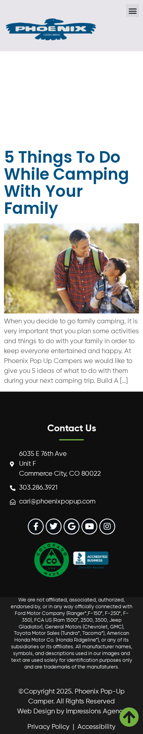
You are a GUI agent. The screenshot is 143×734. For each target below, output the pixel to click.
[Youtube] (89, 526)
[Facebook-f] (36, 526)
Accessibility (96, 727)
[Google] (71, 526)
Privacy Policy (48, 727)
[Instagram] (107, 526)
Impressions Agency (96, 711)
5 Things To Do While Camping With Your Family (66, 182)
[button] (132, 10)
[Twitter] (54, 526)
